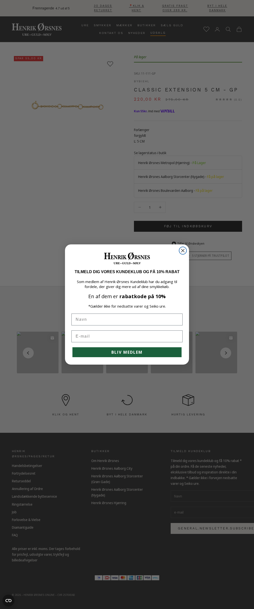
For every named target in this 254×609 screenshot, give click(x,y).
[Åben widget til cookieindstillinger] (8, 601)
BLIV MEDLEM (127, 352)
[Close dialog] (183, 250)
